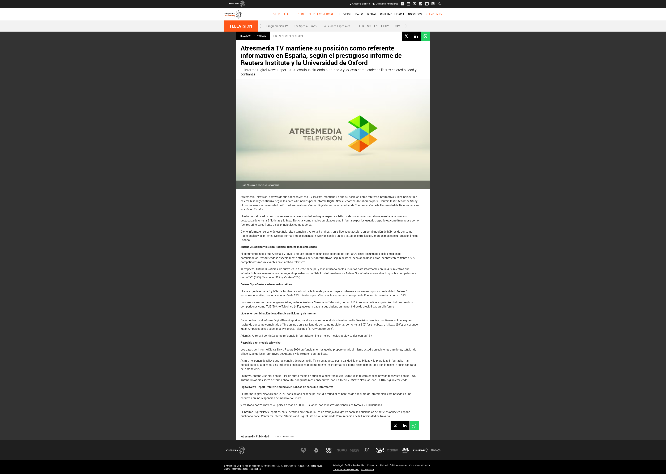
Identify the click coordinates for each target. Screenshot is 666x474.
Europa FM (392, 450)
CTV (397, 26)
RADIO (359, 14)
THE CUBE (298, 14)
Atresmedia (236, 450)
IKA (286, 14)
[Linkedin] (416, 36)
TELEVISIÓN (344, 14)
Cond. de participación (419, 465)
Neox (329, 450)
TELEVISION (240, 26)
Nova (341, 450)
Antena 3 (303, 450)
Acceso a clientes (361, 3)
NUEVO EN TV (434, 14)
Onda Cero (380, 450)
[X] (406, 36)
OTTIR (276, 14)
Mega (354, 450)
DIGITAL (371, 14)
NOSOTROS (415, 14)
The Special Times (305, 26)
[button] (260, 26)
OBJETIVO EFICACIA (392, 14)
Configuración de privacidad (346, 469)
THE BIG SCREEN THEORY (372, 26)
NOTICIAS (261, 35)
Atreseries (367, 450)
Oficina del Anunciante (387, 3)
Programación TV (277, 26)
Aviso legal (338, 465)
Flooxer (436, 450)
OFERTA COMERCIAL (321, 14)
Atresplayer (421, 450)
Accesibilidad (367, 469)
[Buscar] (439, 3)
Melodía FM (405, 450)
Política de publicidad (377, 465)
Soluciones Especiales (336, 26)
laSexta (316, 450)
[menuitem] (276, 14)
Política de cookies (398, 465)
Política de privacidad (355, 465)
